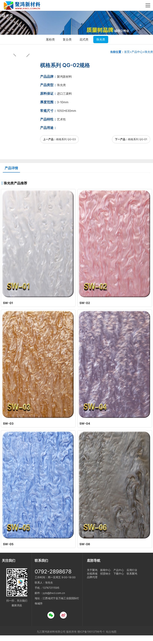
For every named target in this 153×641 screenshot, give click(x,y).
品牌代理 (92, 577)
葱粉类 (50, 39)
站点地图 (111, 631)
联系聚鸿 (132, 573)
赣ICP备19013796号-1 (90, 631)
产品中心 (137, 52)
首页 (127, 52)
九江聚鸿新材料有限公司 (51, 631)
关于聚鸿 (92, 570)
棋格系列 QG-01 (137, 139)
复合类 (67, 39)
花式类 (83, 39)
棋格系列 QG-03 (66, 139)
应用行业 (132, 570)
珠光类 (100, 39)
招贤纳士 (105, 573)
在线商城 (92, 573)
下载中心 (118, 573)
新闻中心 (105, 570)
